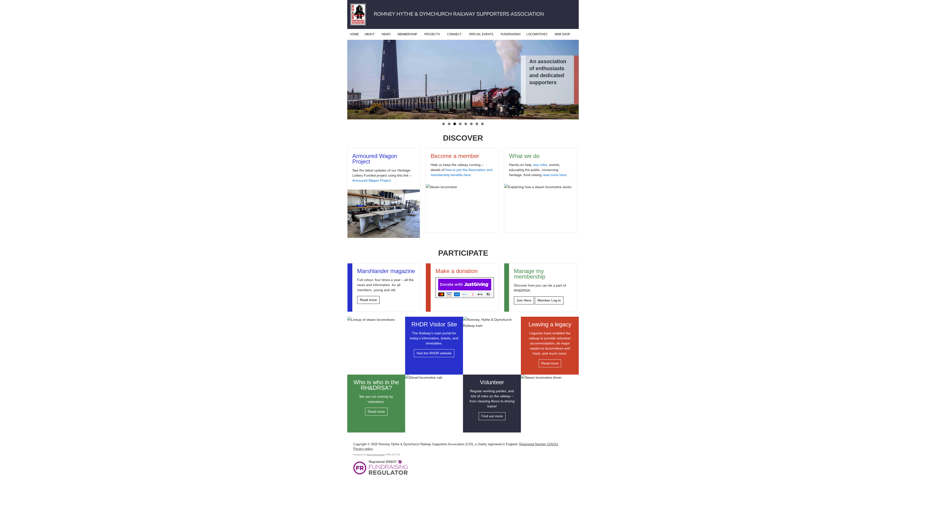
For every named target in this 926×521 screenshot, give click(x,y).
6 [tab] (471, 124)
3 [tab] (454, 124)
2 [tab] (449, 124)
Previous (353, 115)
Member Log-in (549, 300)
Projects (432, 34)
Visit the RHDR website (434, 353)
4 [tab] (460, 124)
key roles (540, 165)
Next (572, 115)
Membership (407, 34)
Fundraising (511, 34)
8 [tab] (482, 124)
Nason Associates (376, 454)
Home (354, 34)
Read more (368, 300)
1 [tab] (443, 124)
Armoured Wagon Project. (372, 180)
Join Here (524, 300)
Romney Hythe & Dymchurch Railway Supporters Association (459, 14)
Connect (454, 34)
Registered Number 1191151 (538, 444)
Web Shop (562, 34)
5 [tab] (465, 124)
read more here (554, 175)
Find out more (492, 416)
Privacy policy (363, 449)
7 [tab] (477, 124)
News (386, 34)
